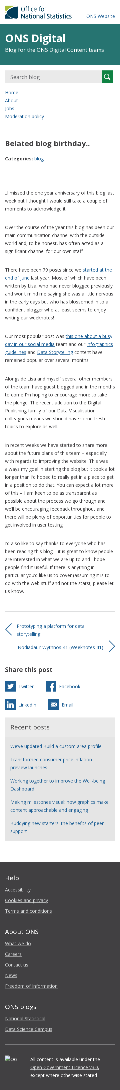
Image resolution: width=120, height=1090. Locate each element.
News (11, 975)
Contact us (16, 965)
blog (39, 158)
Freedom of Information (31, 986)
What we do (18, 943)
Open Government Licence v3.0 (64, 1067)
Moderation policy (24, 116)
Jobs (9, 108)
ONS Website (100, 16)
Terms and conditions (28, 911)
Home (11, 92)
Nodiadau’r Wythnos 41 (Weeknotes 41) (60, 647)
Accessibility (18, 889)
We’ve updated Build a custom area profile (56, 746)
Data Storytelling (55, 352)
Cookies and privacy (26, 900)
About (11, 100)
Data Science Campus (28, 1029)
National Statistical (25, 1018)
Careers (13, 954)
